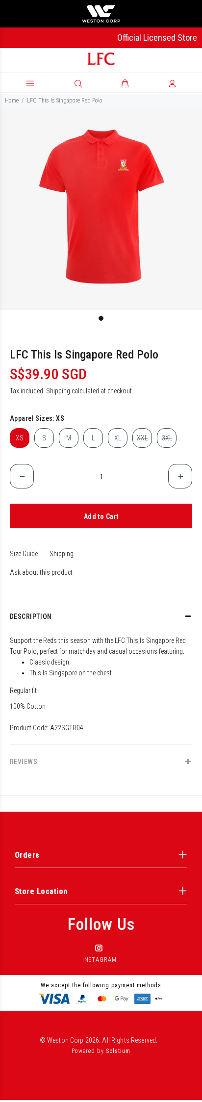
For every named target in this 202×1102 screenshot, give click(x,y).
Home (12, 100)
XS (20, 438)
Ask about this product (41, 572)
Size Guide (24, 554)
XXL (142, 438)
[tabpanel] (101, 209)
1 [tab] (101, 318)
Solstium (118, 1051)
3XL (167, 438)
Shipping (58, 391)
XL (117, 438)
